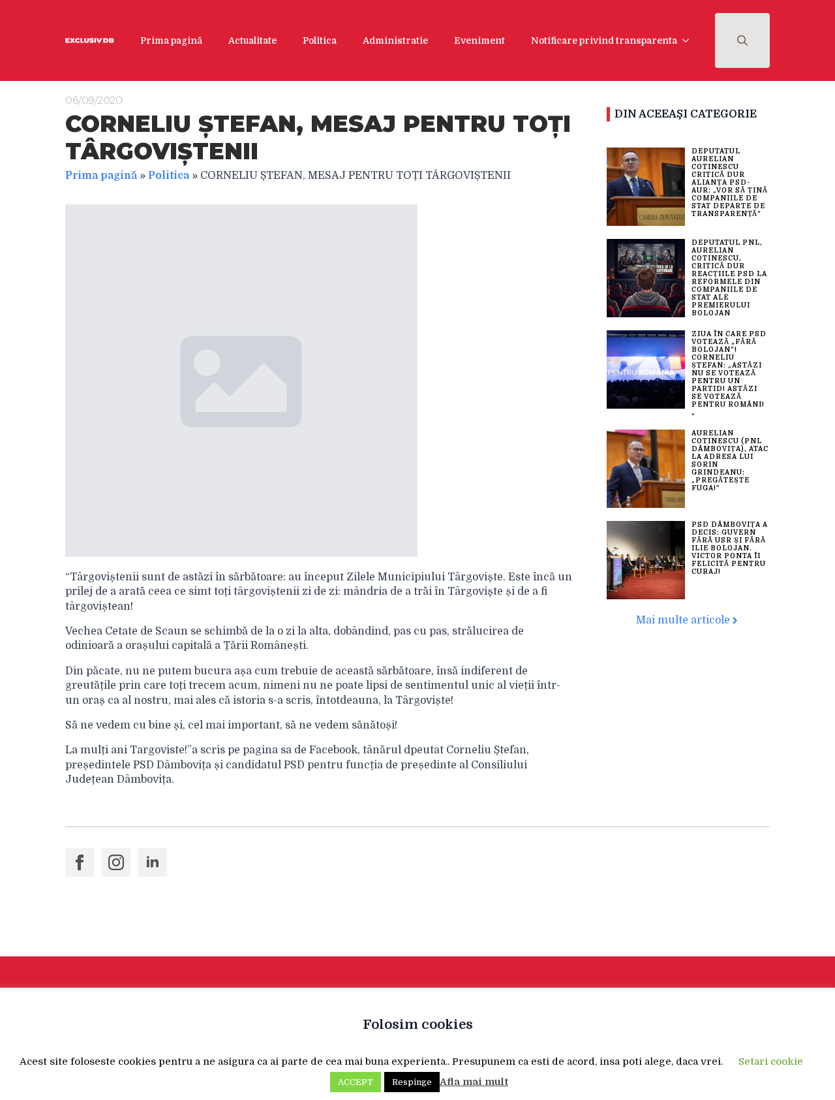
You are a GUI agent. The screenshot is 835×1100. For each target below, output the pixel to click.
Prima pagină (171, 40)
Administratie (395, 40)
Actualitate (252, 40)
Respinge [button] (412, 1082)
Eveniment (479, 40)
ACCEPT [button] (355, 1082)
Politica (320, 40)
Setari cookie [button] (770, 1061)
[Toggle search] (742, 40)
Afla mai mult (474, 1082)
